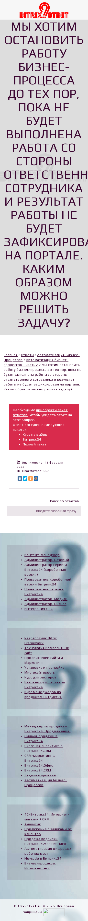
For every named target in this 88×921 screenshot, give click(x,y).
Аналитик (32, 824)
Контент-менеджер (41, 555)
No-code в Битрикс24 (43, 858)
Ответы (27, 355)
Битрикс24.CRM (37, 770)
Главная (11, 355)
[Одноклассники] (30, 478)
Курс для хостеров (40, 677)
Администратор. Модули (45, 599)
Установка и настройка (44, 667)
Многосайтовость (39, 672)
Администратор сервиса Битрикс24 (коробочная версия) (45, 569)
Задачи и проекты (40, 775)
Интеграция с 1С (38, 609)
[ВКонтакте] (20, 478)
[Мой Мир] (36, 478)
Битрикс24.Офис (38, 765)
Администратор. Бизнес (45, 604)
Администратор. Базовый (46, 560)
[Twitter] (25, 478)
